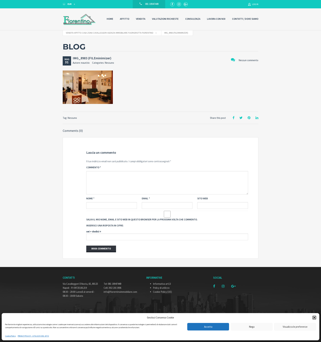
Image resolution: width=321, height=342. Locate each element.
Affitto (124, 18)
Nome (90, 198)
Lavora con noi (216, 18)
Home (110, 18)
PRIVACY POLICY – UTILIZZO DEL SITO (33, 336)
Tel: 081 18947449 (112, 283)
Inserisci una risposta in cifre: (105, 225)
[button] (314, 317)
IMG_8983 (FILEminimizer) (92, 58)
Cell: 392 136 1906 (112, 287)
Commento (93, 167)
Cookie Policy (10, 336)
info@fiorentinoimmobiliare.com (120, 291)
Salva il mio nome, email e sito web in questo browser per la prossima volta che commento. (142, 219)
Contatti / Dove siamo (245, 18)
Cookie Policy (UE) (162, 291)
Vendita (140, 18)
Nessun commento (248, 60)
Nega (251, 326)
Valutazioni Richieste (165, 18)
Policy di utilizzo (161, 287)
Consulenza (192, 18)
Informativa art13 (162, 283)
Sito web (202, 198)
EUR (69, 4)
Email (146, 198)
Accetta (208, 326)
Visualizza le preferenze (295, 326)
